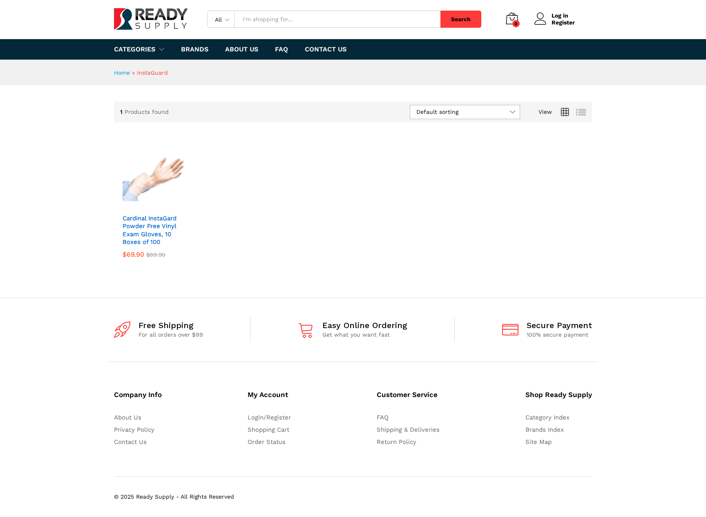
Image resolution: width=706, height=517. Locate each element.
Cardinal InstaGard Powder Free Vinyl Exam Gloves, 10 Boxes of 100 (149, 230)
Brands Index (544, 429)
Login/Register (269, 417)
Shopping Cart (268, 429)
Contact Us (325, 49)
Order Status (267, 442)
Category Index (547, 417)
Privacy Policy (134, 429)
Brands (194, 49)
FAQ (281, 49)
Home (122, 72)
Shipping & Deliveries (408, 429)
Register (563, 22)
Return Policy (396, 442)
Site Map (538, 442)
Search (461, 19)
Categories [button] (134, 49)
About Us (241, 49)
